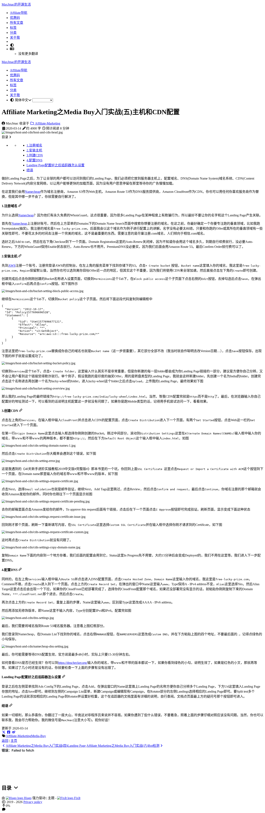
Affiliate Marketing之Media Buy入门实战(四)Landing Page (46, 745)
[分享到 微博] (14, 732)
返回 (5, 740)
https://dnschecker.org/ (72, 662)
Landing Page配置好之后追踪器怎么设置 (55, 165)
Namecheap (32, 191)
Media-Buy (38, 736)
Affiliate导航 (18, 12)
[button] (12, 49)
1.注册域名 (34, 145)
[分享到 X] (4, 732)
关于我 (15, 37)
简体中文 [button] (21, 100)
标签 (13, 27)
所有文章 (16, 22)
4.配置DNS (34, 160)
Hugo (27, 798)
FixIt (76, 798)
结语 (29, 170)
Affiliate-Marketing (47, 123)
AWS (12, 265)
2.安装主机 (34, 150)
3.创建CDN (34, 155)
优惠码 (15, 17)
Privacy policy (32, 802)
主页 (14, 740)
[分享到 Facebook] (9, 732)
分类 (13, 32)
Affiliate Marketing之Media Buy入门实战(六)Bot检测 (122, 745)
